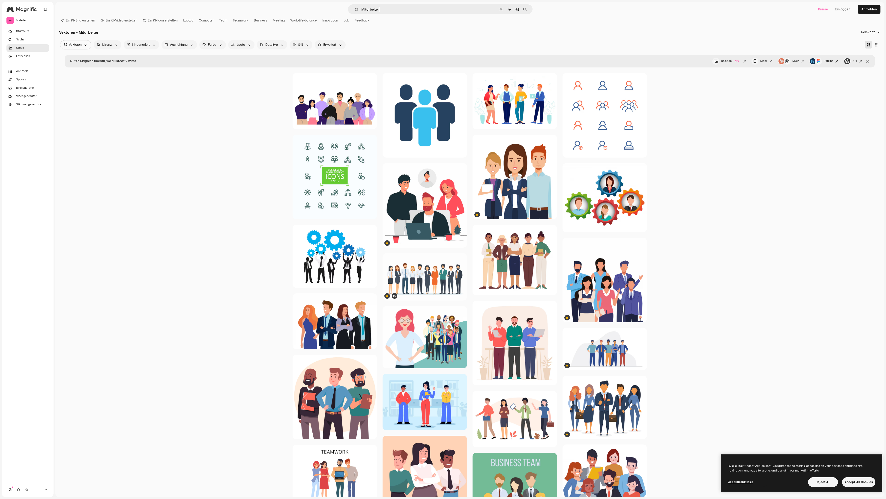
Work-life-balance (303, 20)
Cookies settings (740, 482)
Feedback (362, 20)
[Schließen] (867, 61)
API (855, 61)
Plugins (828, 61)
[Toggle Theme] (26, 489)
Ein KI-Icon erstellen (163, 20)
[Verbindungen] (10, 489)
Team (223, 20)
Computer (206, 20)
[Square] (876, 45)
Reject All (823, 482)
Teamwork (240, 20)
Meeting (279, 20)
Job (346, 20)
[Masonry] (868, 45)
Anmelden (869, 9)
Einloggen (842, 9)
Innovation (330, 20)
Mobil (763, 61)
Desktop (730, 61)
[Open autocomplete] (354, 9)
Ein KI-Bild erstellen (80, 20)
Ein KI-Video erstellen (121, 20)
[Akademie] (18, 489)
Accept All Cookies (858, 482)
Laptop (188, 20)
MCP (795, 61)
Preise (823, 9)
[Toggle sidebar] (45, 9)
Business (260, 20)
